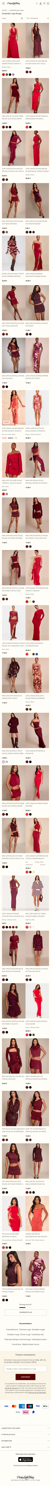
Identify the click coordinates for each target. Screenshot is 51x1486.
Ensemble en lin (12, 1329)
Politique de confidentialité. (37, 1392)
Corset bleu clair (37, 1334)
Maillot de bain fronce (30, 1344)
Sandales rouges (38, 1329)
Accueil (4, 10)
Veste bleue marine (39, 1339)
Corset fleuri (16, 1344)
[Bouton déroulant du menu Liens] (3, 3)
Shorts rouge (25, 1334)
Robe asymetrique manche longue (18, 1339)
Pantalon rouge (13, 1334)
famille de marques (11, 1388)
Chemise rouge (25, 1329)
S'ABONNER (25, 1377)
